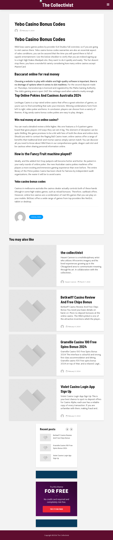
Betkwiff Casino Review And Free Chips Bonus (78, 299)
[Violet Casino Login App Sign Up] (33, 399)
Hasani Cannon (70, 282)
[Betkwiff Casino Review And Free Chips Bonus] (33, 310)
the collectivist (72, 252)
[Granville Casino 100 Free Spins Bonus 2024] (33, 355)
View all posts (36, 217)
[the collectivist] (33, 265)
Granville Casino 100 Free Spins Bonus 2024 (79, 344)
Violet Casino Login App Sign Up (78, 388)
